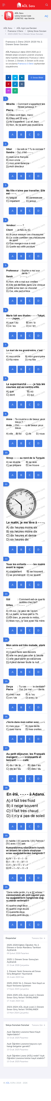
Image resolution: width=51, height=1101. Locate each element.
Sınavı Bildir (37, 77)
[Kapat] (2, 15)
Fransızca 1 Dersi (15, 31)
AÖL (8, 1083)
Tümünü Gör (37, 938)
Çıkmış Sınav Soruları (36, 31)
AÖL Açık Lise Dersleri (27, 28)
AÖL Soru (7, 28)
